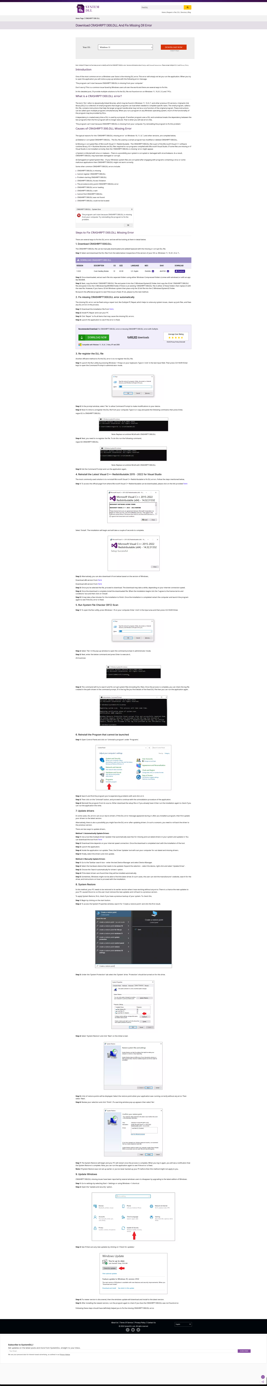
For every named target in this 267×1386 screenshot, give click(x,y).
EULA (176, 65)
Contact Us (151, 1322)
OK (128, 225)
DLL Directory (182, 12)
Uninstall (182, 342)
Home (164, 12)
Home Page (80, 18)
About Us (114, 1322)
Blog (189, 12)
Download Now (173, 47)
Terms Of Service (126, 1322)
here (111, 309)
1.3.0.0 (78, 271)
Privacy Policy (184, 65)
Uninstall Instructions (155, 65)
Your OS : (87, 47)
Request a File (171, 12)
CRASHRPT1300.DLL (92, 18)
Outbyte (144, 65)
